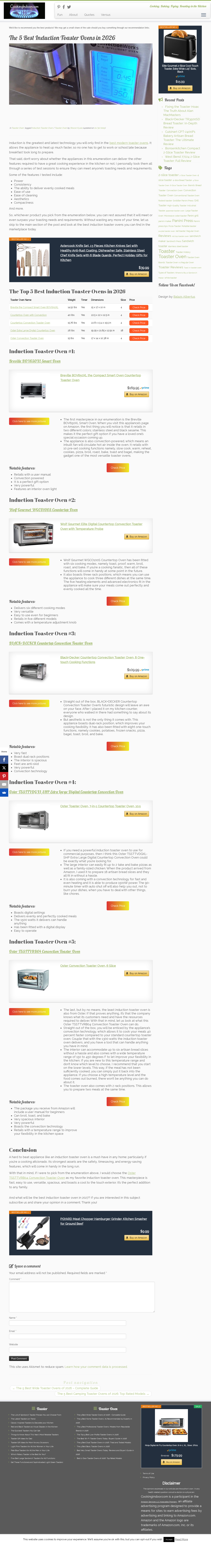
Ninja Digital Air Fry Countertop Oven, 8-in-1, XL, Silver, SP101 (171, 1445)
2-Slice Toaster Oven (188, 175)
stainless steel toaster (178, 246)
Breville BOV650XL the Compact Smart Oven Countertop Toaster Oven (100, 378)
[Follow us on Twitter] (70, 7)
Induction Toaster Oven (42, 128)
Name (13, 1317)
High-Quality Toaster (176, 205)
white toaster (171, 278)
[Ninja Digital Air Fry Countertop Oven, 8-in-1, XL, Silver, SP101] (171, 1425)
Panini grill (193, 215)
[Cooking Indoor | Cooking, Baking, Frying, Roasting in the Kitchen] (24, 10)
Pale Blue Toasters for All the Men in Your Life (30, 1450)
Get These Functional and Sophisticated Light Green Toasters (37, 1462)
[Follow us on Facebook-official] (64, 7)
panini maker (164, 221)
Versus (105, 14)
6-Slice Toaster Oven (178, 185)
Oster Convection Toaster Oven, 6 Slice (88, 965)
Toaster (166, 251)
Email (12, 1331)
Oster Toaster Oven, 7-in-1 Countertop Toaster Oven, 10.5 (100, 806)
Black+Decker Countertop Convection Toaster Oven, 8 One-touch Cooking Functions (102, 660)
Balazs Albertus (184, 296)
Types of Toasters (166, 272)
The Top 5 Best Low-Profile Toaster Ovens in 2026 (98, 1435)
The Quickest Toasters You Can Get (25, 1431)
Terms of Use (148, 1473)
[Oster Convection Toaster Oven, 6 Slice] (33, 979)
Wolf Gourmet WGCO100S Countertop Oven (43, 509)
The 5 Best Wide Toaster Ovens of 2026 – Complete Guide (55, 1388)
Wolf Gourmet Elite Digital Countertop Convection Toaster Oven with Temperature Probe (101, 526)
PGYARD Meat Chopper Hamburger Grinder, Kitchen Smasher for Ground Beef (103, 1221)
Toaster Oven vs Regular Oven (180, 262)
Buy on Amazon (138, 274)
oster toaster (181, 216)
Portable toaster (189, 226)
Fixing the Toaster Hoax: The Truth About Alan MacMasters (181, 111)
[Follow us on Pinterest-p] (59, 7)
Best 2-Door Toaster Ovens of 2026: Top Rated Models (99, 1458)
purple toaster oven (166, 231)
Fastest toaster (165, 200)
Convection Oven (174, 190)
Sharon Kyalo (76, 128)
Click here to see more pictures (29, 421)
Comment (15, 1279)
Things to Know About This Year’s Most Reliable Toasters (35, 1435)
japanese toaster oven (175, 211)
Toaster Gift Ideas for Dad (21, 1439)
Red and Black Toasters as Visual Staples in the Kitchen (34, 1427)
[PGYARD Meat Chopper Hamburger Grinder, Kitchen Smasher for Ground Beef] (33, 1233)
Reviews (164, 236)
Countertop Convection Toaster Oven (30, 322)
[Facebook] (4, 760)
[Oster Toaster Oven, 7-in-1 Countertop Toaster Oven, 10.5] (33, 820)
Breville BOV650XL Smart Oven (34, 360)
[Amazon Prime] (144, 387)
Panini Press (182, 220)
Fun (59, 14)
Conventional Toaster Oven (186, 195)
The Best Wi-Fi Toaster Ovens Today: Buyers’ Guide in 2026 (102, 1439)
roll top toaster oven (180, 236)
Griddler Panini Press (183, 200)
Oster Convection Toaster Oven (27, 338)
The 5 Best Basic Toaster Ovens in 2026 (93, 1446)
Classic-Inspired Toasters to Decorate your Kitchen (32, 1423)
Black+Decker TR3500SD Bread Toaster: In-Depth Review (181, 123)
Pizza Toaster (174, 226)
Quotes (89, 14)
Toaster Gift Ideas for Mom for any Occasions (30, 1443)
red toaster (181, 231)
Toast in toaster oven (192, 268)
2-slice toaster (168, 175)
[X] (4, 768)
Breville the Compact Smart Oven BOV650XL (34, 307)
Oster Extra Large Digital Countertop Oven (32, 330)
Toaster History (183, 252)
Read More (181, 1539)
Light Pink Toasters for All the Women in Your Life (32, 1446)
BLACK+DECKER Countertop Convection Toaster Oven (50, 643)
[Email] (4, 784)
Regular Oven (192, 231)
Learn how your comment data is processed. (96, 1366)
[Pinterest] (4, 776)
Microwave (169, 216)
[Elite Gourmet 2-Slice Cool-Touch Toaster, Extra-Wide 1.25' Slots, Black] (180, 46)
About (73, 14)
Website (13, 1344)
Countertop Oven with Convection (28, 315)
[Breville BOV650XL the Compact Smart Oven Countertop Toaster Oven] (33, 389)
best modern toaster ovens (128, 143)
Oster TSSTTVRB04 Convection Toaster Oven (44, 951)
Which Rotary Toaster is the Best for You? (28, 1454)
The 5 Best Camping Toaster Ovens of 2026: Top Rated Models (103, 1393)
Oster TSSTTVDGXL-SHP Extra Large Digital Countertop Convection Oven (66, 791)
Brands (191, 185)
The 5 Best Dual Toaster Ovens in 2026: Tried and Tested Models (104, 1443)
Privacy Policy (149, 1477)
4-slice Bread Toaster (182, 180)
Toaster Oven (18, 128)
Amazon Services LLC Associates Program (159, 1502)
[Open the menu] (203, 15)
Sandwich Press (173, 241)
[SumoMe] (4, 792)
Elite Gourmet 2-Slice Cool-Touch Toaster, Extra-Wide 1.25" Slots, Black (180, 68)
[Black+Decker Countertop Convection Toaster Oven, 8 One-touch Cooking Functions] (33, 671)
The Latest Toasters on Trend (23, 1419)
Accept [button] (169, 1539)
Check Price (118, 467)
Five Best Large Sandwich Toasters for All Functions (33, 1458)
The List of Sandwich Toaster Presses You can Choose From (36, 1415)
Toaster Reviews (170, 267)
